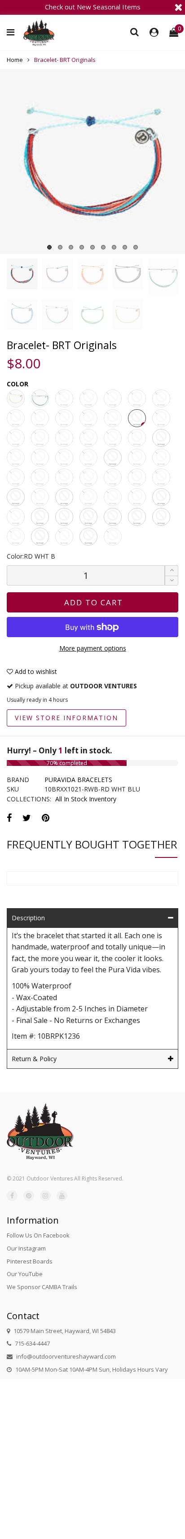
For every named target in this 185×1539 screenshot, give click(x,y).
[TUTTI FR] (40, 458)
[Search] (134, 32)
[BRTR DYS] (113, 458)
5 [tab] (92, 247)
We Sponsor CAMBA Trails (42, 1287)
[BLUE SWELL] (40, 477)
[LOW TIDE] (16, 517)
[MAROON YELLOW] (161, 517)
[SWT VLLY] (113, 438)
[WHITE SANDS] (16, 497)
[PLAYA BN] (88, 458)
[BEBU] (113, 537)
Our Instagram (26, 1248)
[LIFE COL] (40, 418)
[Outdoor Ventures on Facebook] (12, 1195)
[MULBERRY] (16, 477)
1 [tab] (49, 247)
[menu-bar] (13, 32)
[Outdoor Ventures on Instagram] (45, 1195)
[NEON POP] (88, 418)
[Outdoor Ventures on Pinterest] (28, 1195)
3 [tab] (71, 247)
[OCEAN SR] (113, 418)
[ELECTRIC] (113, 398)
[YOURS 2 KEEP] (161, 497)
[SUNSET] (88, 438)
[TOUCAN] (113, 477)
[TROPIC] (137, 477)
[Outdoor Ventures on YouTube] (62, 1195)
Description (28, 918)
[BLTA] (64, 537)
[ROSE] (16, 438)
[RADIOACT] (137, 458)
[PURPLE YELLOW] (137, 517)
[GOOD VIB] (16, 418)
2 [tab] (60, 247)
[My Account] (154, 32)
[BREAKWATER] (16, 537)
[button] (171, 581)
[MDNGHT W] (64, 418)
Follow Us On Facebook (38, 1235)
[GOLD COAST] (64, 477)
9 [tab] (135, 247)
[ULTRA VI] (16, 458)
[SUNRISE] (64, 438)
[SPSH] (88, 517)
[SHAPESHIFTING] (113, 497)
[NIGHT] (64, 497)
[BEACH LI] (16, 398)
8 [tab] (125, 247)
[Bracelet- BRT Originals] (92, 161)
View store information (66, 717)
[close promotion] (178, 7)
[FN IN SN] (161, 398)
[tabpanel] (92, 161)
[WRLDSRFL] (161, 458)
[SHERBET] (88, 497)
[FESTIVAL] (137, 398)
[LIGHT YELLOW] (64, 517)
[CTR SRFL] (64, 398)
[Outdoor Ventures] (39, 32)
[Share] (9, 818)
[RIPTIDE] (161, 418)
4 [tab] (81, 247)
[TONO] (161, 438)
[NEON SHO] (64, 458)
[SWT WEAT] (137, 438)
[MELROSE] (88, 477)
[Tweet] (26, 818)
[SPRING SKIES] (137, 497)
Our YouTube (25, 1274)
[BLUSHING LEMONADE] (40, 537)
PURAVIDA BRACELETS (78, 779)
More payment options (92, 648)
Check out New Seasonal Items (93, 6)
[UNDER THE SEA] (161, 477)
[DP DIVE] (88, 398)
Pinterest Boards (30, 1261)
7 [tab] (114, 247)
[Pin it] (45, 818)
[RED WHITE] (113, 517)
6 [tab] (103, 247)
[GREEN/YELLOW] (88, 537)
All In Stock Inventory (85, 799)
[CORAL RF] (40, 398)
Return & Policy (34, 1058)
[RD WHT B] (137, 418)
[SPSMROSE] (40, 438)
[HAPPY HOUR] (40, 497)
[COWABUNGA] (40, 517)
